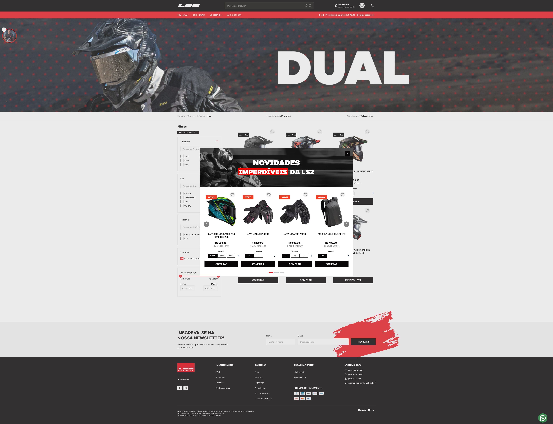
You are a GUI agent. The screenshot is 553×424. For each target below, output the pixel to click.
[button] (271, 272)
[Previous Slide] (206, 224)
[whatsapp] (542, 418)
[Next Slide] (346, 224)
